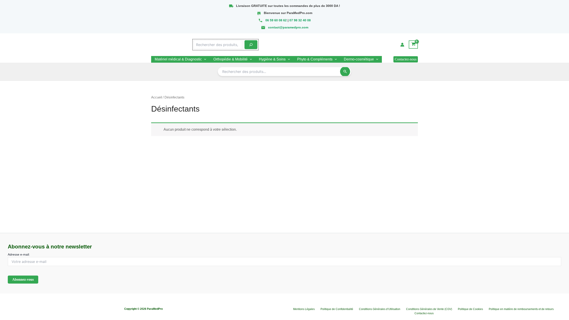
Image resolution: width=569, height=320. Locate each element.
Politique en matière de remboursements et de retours (521, 309)
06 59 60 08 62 (276, 20)
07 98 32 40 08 (300, 20)
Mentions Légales (304, 309)
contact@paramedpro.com (288, 27)
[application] (204, 59)
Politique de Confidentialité (337, 309)
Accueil (156, 97)
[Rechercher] (250, 44)
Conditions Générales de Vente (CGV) (429, 309)
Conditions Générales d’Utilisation (379, 309)
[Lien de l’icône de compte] (402, 45)
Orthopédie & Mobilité (230, 59)
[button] (405, 59)
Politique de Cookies (470, 309)
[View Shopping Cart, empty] (413, 44)
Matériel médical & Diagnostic (178, 59)
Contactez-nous (424, 313)
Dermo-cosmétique (359, 59)
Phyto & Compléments (315, 59)
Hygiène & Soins (272, 59)
